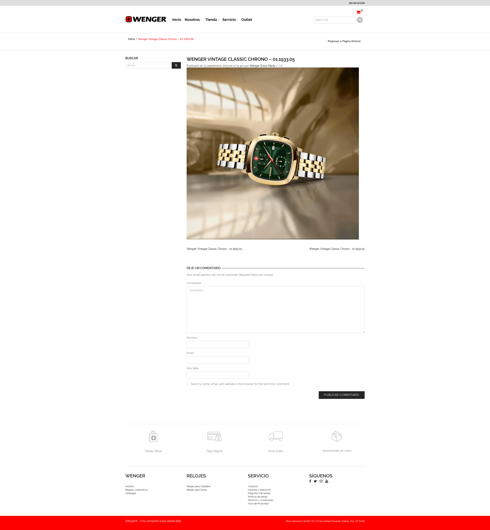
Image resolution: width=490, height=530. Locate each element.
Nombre (193, 337)
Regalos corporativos (136, 490)
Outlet (246, 20)
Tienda (211, 20)
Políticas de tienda (257, 496)
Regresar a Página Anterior (344, 41)
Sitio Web (193, 368)
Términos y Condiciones (260, 500)
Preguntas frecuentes (259, 493)
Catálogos (130, 493)
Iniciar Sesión (357, 3)
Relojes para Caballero (199, 486)
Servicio (229, 20)
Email (191, 353)
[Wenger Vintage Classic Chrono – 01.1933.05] (273, 153)
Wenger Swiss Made (262, 65)
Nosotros (192, 20)
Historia (129, 486)
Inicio (176, 20)
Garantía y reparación (259, 490)
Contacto (253, 486)
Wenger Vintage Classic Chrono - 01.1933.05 (214, 248)
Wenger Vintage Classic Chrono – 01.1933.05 (241, 59)
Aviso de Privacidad (258, 503)
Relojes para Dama (197, 490)
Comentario (194, 283)
